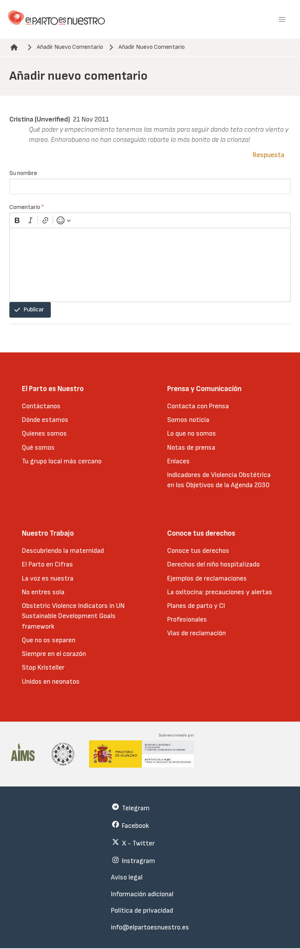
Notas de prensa (191, 447)
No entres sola (43, 592)
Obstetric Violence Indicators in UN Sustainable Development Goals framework (73, 616)
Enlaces (178, 461)
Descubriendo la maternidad (63, 551)
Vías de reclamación (196, 633)
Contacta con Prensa (198, 406)
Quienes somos (44, 433)
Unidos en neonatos (51, 681)
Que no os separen (48, 640)
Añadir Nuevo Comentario (70, 47)
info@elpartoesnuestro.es (150, 927)
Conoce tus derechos (198, 551)
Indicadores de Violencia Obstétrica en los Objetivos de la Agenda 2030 (219, 480)
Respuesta (268, 155)
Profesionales (187, 619)
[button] (282, 19)
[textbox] (150, 265)
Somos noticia (188, 420)
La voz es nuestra (47, 578)
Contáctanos (41, 406)
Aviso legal (127, 877)
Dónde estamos (45, 420)
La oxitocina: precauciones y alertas (219, 592)
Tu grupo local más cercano (62, 461)
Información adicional (142, 894)
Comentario (26, 207)
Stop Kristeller (43, 667)
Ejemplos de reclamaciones (207, 578)
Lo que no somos (191, 433)
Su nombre (23, 173)
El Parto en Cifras (47, 564)
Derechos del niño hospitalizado (213, 564)
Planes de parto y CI (196, 606)
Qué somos (38, 447)
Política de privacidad (142, 910)
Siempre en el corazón (54, 654)
